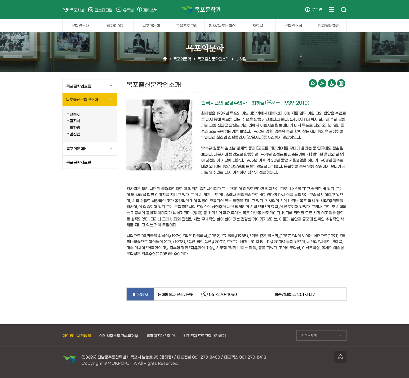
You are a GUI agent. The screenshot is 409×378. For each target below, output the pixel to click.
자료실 (257, 25)
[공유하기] (322, 83)
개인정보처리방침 (76, 335)
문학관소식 (293, 25)
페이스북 (150, 10)
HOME (165, 58)
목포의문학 (151, 25)
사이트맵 (331, 9)
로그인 (316, 9)
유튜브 (128, 10)
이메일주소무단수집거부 (118, 335)
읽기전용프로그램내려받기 (204, 335)
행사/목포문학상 (222, 25)
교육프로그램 (186, 25)
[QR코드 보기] (341, 83)
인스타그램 (103, 10)
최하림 (241, 59)
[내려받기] (332, 83)
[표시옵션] (313, 83)
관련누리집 (306, 336)
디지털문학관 (328, 25)
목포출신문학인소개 (213, 59)
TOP (340, 358)
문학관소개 (80, 25)
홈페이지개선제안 (161, 335)
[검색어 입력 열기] (344, 10)
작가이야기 (115, 25)
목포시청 (77, 10)
